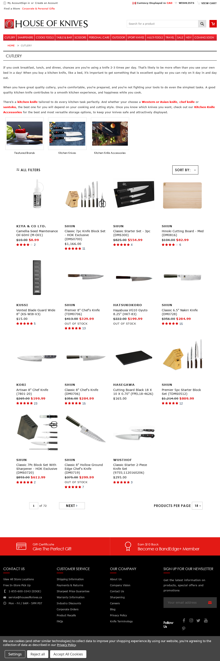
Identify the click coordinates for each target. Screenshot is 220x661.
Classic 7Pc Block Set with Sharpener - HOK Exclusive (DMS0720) (36, 468)
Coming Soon (204, 37)
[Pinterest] (184, 629)
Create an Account (46, 3)
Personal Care (99, 37)
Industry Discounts (69, 603)
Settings (15, 654)
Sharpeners (25, 37)
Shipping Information (70, 579)
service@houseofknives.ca (25, 597)
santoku (9, 107)
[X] (199, 621)
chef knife (187, 102)
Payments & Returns (70, 585)
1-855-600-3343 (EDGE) (25, 591)
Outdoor (118, 37)
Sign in (25, 3)
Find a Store (12, 8)
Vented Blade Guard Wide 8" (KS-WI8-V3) (35, 312)
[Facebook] (184, 621)
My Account (14, 3)
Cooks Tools (45, 37)
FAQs (60, 621)
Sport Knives (136, 37)
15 (181, 323)
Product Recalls (66, 615)
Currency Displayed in (154, 3)
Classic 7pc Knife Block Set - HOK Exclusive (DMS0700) (85, 235)
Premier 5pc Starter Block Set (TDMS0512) (181, 391)
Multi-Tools (155, 37)
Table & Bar (64, 37)
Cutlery (10, 37)
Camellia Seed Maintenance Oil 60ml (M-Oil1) (37, 233)
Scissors (80, 37)
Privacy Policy (66, 645)
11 (83, 248)
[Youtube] (206, 621)
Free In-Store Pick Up (17, 585)
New (189, 37)
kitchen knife (27, 102)
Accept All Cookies (68, 654)
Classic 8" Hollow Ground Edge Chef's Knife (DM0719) (84, 468)
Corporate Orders (67, 609)
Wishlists (186, 3)
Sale (180, 37)
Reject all (38, 654)
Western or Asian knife (159, 102)
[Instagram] (191, 621)
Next (70, 506)
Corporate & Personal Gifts (38, 8)
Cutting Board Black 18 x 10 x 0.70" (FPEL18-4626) (133, 391)
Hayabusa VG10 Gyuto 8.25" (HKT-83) (130, 312)
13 (84, 328)
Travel (170, 37)
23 (35, 403)
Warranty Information (71, 597)
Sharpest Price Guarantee (73, 591)
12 (181, 403)
